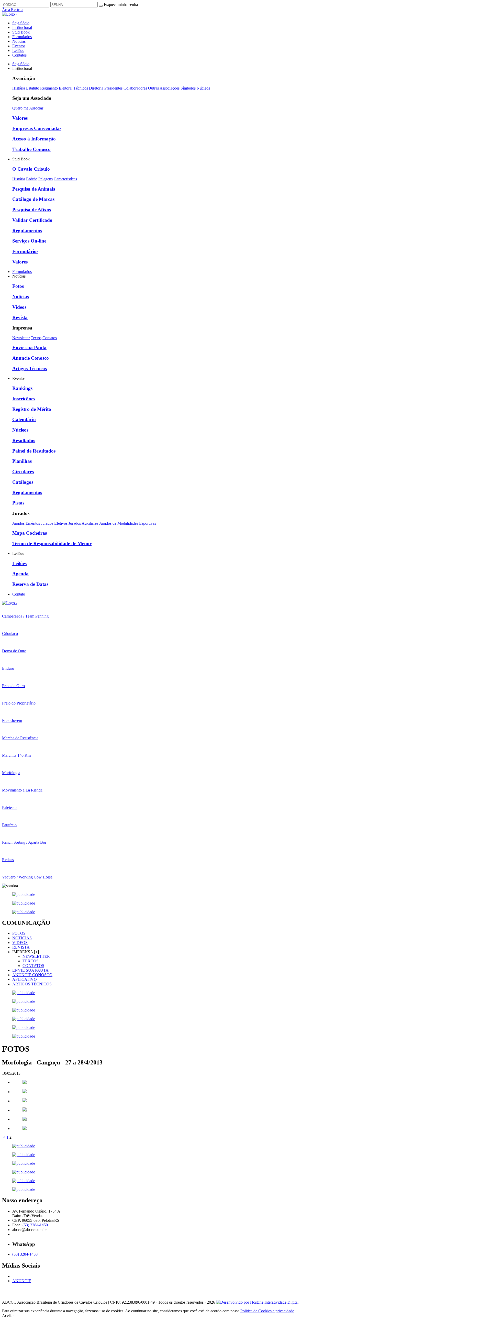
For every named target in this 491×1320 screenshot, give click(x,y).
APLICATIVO (24, 979)
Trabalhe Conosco (31, 149)
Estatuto (32, 88)
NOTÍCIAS (22, 938)
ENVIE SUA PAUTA (30, 970)
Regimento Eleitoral (56, 88)
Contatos (19, 55)
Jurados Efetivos (55, 523)
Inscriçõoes (23, 398)
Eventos (18, 46)
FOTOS (19, 933)
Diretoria (96, 88)
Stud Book (21, 32)
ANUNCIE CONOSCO (32, 975)
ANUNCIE (21, 1281)
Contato (18, 594)
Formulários (22, 37)
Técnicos (80, 88)
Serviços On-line (29, 241)
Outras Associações (164, 88)
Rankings (22, 388)
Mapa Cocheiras (29, 533)
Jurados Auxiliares (84, 523)
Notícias (19, 41)
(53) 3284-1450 (35, 1225)
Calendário (24, 419)
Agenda (20, 573)
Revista (20, 317)
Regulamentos (27, 230)
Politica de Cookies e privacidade (267, 1311)
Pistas (18, 502)
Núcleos (203, 88)
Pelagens (45, 179)
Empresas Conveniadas (36, 128)
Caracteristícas (65, 179)
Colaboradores (135, 88)
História (18, 88)
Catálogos (22, 482)
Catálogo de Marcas (33, 199)
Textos (36, 338)
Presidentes (113, 88)
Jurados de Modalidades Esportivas (127, 523)
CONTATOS (33, 965)
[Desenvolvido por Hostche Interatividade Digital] (257, 1302)
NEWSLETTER (36, 956)
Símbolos (188, 88)
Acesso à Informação (34, 138)
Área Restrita (12, 9)
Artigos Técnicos (29, 368)
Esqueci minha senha (121, 4)
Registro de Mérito (31, 409)
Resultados (23, 440)
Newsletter (21, 338)
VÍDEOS (20, 942)
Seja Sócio (20, 23)
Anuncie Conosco (30, 358)
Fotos (18, 286)
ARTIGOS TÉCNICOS (32, 984)
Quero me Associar (27, 108)
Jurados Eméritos (26, 523)
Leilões (18, 50)
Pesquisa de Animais (33, 189)
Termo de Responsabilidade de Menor (52, 543)
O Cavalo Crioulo (31, 169)
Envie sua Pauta (29, 347)
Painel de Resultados (33, 451)
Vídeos (19, 307)
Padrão (31, 179)
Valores (20, 118)
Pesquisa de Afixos (31, 209)
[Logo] (9, 603)
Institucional (22, 27)
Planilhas (22, 461)
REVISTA (21, 947)
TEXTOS (31, 961)
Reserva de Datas (30, 584)
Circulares (23, 471)
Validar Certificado (32, 220)
